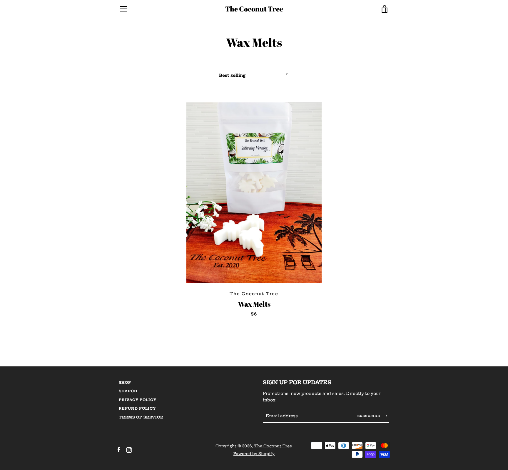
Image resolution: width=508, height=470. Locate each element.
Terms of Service (141, 417)
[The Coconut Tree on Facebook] (119, 449)
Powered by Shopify (254, 453)
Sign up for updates (297, 382)
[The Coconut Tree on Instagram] (129, 449)
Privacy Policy (137, 400)
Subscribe (369, 416)
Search (128, 391)
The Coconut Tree (254, 9)
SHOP (125, 382)
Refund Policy (137, 408)
